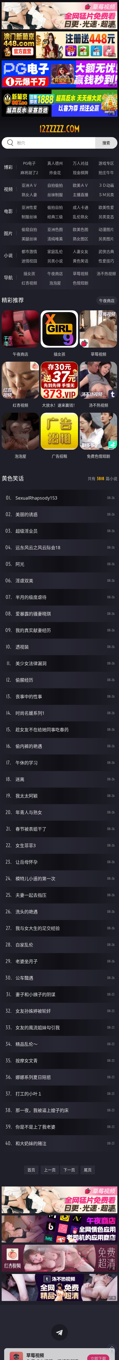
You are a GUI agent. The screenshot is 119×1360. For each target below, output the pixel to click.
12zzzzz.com (59, 128)
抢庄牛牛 (106, 172)
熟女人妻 (29, 194)
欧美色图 (80, 229)
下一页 (69, 1169)
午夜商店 (55, 273)
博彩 (8, 167)
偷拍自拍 (55, 207)
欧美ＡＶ (80, 185)
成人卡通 (80, 207)
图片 (8, 233)
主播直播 (80, 194)
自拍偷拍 (55, 185)
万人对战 (80, 163)
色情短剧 (80, 283)
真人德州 (55, 163)
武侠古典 (106, 251)
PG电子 (29, 163)
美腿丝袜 (29, 238)
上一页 (50, 1169)
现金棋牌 (80, 172)
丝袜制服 (55, 194)
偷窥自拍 (29, 229)
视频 (8, 189)
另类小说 (55, 260)
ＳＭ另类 (106, 194)
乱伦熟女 (80, 216)
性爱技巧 (106, 260)
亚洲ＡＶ (29, 185)
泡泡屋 (55, 283)
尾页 (88, 1169)
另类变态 (106, 216)
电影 (8, 211)
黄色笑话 (80, 260)
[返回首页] (111, 1348)
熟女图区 (80, 238)
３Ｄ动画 (106, 185)
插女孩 (29, 273)
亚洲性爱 (29, 207)
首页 (31, 1169)
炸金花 (55, 172)
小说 (8, 255)
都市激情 (29, 251)
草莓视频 (80, 273)
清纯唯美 (55, 238)
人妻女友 (80, 251)
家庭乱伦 (55, 251)
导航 (8, 277)
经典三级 (55, 216)
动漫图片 (106, 229)
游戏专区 (106, 163)
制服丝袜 (29, 216)
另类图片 (106, 238)
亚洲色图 (55, 229)
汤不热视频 (106, 273)
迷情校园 (29, 260)
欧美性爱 (106, 207)
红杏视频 (29, 283)
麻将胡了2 (29, 172)
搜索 (106, 142)
